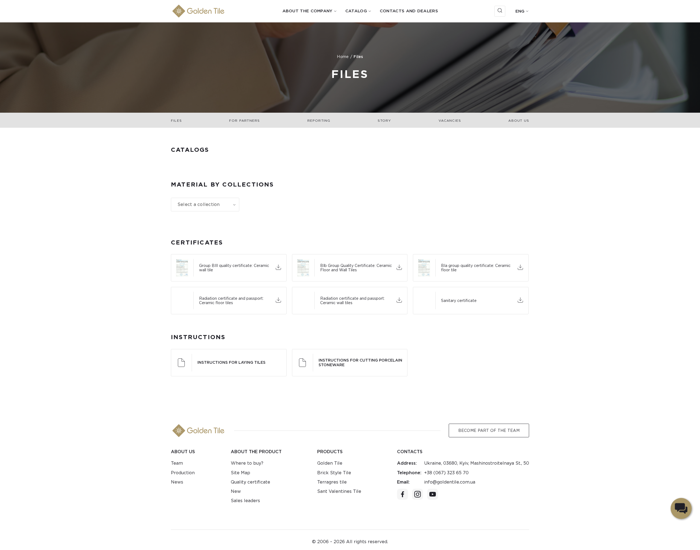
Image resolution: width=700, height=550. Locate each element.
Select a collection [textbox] (198, 204)
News (177, 482)
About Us (518, 120)
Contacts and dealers (409, 10)
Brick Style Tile (334, 472)
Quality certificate (250, 482)
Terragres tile (332, 482)
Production (183, 472)
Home (343, 56)
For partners (244, 120)
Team (177, 463)
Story (384, 120)
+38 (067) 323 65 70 (446, 472)
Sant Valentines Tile (339, 491)
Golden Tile (329, 463)
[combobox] (205, 204)
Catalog (356, 10)
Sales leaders (245, 500)
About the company (307, 10)
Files (176, 120)
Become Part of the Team (489, 430)
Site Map (240, 472)
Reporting (319, 120)
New (236, 491)
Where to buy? (247, 463)
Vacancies (450, 120)
